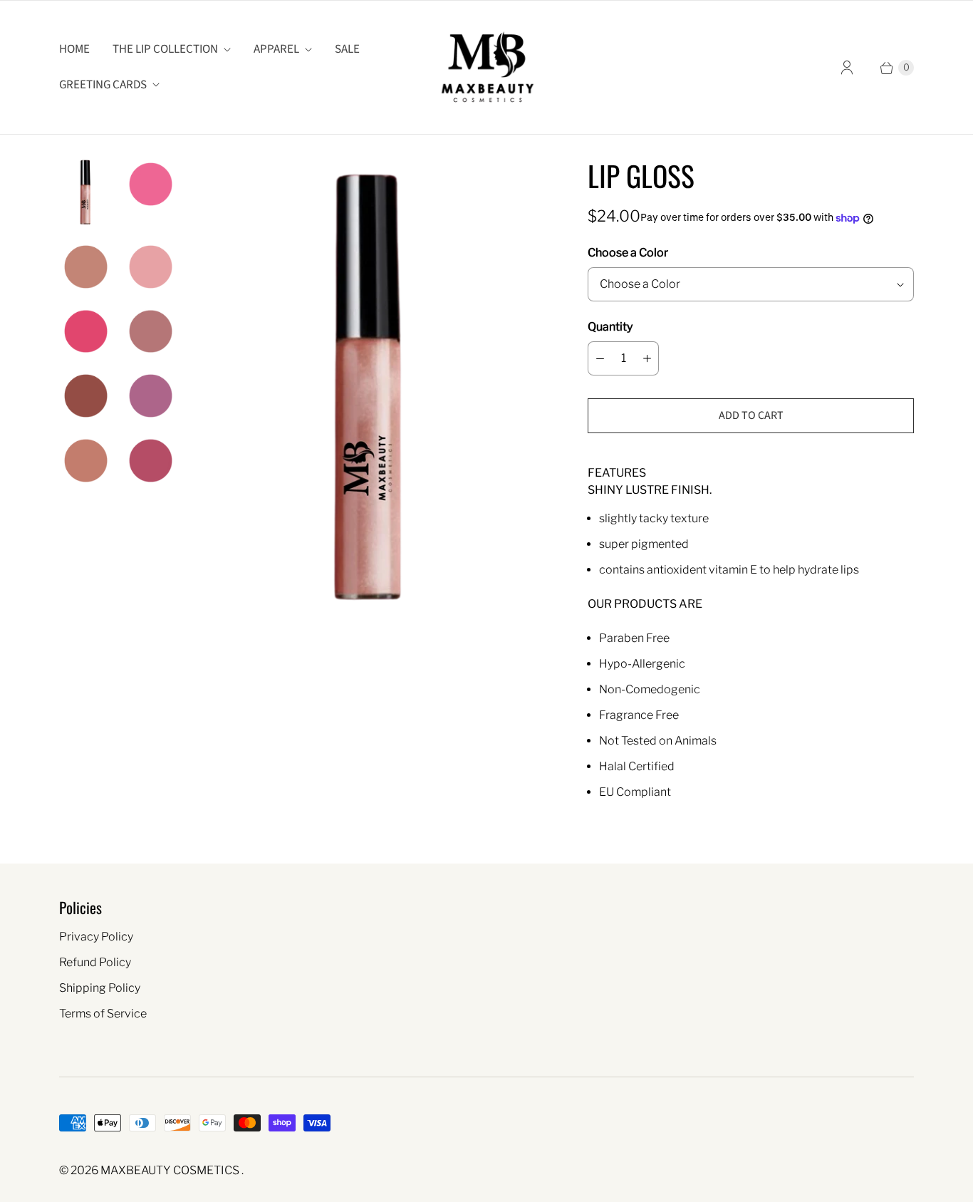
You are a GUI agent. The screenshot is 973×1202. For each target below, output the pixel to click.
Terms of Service (103, 1013)
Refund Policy (95, 962)
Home (74, 49)
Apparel (276, 49)
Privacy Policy (96, 936)
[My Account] (847, 68)
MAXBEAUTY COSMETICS (170, 1170)
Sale (347, 49)
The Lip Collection (165, 49)
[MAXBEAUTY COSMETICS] (487, 67)
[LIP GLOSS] (371, 393)
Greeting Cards (103, 84)
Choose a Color (628, 252)
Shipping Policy (99, 988)
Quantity (610, 326)
